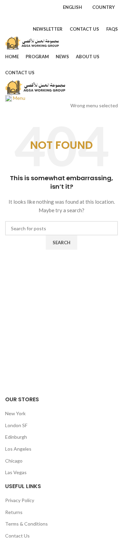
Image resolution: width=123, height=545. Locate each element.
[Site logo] (32, 42)
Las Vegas (16, 472)
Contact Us (17, 536)
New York (15, 413)
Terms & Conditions (26, 524)
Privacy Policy (19, 500)
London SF (16, 425)
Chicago (14, 461)
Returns (14, 512)
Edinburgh (16, 437)
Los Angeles (18, 449)
